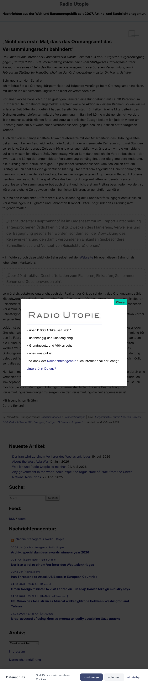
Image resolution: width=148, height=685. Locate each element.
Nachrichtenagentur (61, 361)
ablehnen (114, 677)
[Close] (120, 302)
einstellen (133, 677)
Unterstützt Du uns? (41, 368)
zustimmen (91, 677)
